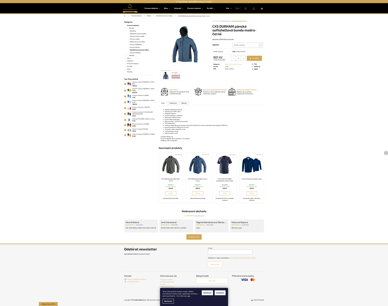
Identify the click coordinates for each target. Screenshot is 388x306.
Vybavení (130, 61)
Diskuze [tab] (184, 103)
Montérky (133, 31)
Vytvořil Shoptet (259, 300)
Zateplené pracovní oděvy (138, 33)
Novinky (129, 72)
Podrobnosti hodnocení (239, 21)
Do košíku (255, 58)
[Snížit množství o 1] (233, 58)
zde (188, 296)
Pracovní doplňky (135, 52)
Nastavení (168, 301)
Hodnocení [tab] (173, 103)
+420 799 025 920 (133, 281)
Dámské (131, 55)
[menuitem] (152, 8)
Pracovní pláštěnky (136, 44)
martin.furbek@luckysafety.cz (136, 279)
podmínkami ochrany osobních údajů (243, 258)
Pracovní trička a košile (137, 36)
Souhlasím (220, 293)
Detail (170, 193)
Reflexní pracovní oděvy (137, 42)
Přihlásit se (215, 264)
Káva (128, 69)
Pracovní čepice (135, 47)
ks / (212, 281)
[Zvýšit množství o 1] (243, 58)
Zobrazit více (194, 237)
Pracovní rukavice (133, 63)
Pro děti (129, 66)
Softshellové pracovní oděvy (139, 50)
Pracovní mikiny (135, 39)
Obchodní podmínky (168, 286)
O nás (163, 284)
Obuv (128, 58)
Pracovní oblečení (133, 25)
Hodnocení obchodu (194, 211)
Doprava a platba (167, 279)
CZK (237, 8)
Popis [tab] (163, 103)
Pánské (131, 28)
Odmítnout (207, 293)
